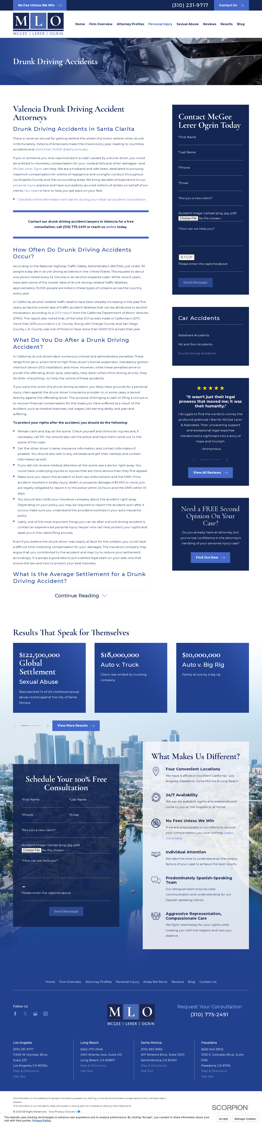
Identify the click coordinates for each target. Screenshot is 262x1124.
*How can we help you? (196, 228)
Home (50, 982)
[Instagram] (45, 1014)
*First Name (187, 137)
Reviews (177, 982)
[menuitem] (210, 335)
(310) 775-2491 (210, 1014)
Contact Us (207, 982)
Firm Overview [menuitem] (100, 24)
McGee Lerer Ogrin (27, 169)
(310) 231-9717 (190, 5)
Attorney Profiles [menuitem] (130, 24)
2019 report (63, 313)
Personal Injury (127, 982)
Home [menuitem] (80, 24)
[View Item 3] (210, 459)
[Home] (32, 24)
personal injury (24, 185)
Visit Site (19, 1076)
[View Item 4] (215, 459)
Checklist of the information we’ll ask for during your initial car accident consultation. (82, 199)
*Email (183, 183)
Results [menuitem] (227, 24)
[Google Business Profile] (35, 1014)
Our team (31, 190)
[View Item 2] (206, 459)
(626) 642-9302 (212, 1049)
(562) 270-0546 (91, 1049)
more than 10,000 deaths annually (61, 149)
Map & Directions (26, 1071)
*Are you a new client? (195, 198)
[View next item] (227, 459)
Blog (191, 982)
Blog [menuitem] (241, 24)
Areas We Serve (155, 982)
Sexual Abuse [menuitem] (188, 24)
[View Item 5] (219, 459)
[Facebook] (15, 1014)
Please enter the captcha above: (203, 263)
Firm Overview (70, 982)
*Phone (184, 167)
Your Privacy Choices (62, 1111)
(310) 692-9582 (151, 1049)
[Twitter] (25, 1014)
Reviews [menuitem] (209, 24)
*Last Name (187, 152)
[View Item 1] (202, 459)
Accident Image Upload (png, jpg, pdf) (207, 213)
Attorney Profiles (99, 982)
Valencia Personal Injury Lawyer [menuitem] (160, 24)
